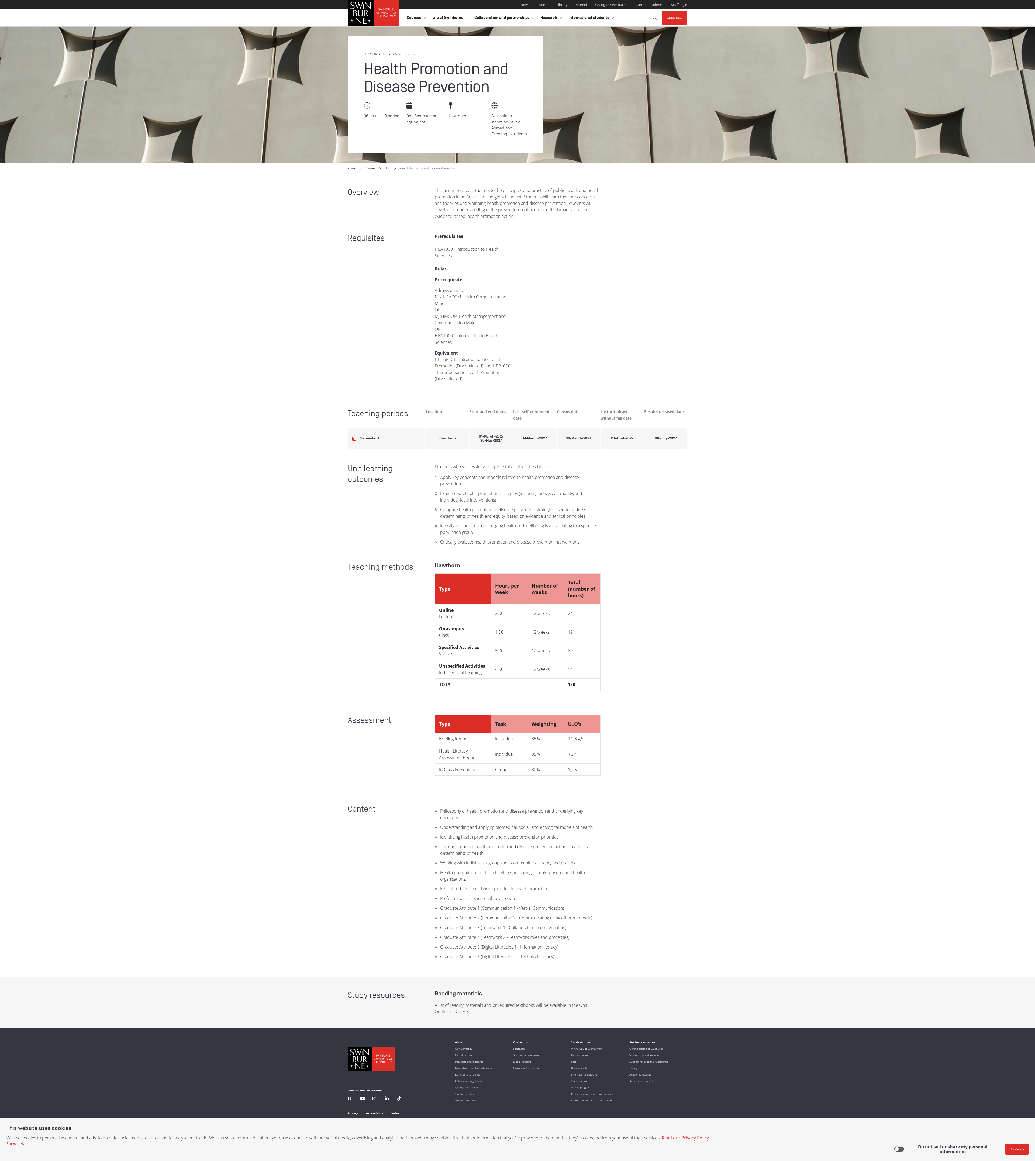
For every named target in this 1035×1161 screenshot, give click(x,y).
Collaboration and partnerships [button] (504, 19)
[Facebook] (349, 1099)
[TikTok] (399, 1099)
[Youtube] (362, 1099)
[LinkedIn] (387, 1099)
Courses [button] (416, 19)
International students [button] (591, 19)
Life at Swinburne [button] (450, 19)
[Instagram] (374, 1099)
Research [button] (551, 19)
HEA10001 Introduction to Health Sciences (466, 252)
